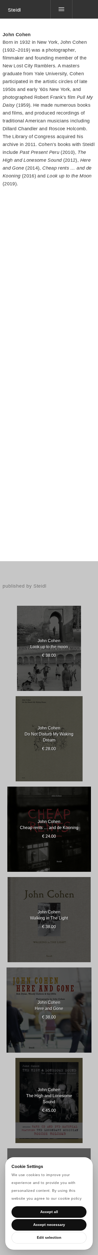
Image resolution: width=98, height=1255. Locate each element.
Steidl (14, 10)
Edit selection (49, 1237)
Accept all (49, 1212)
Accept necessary (49, 1224)
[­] (81, 9)
